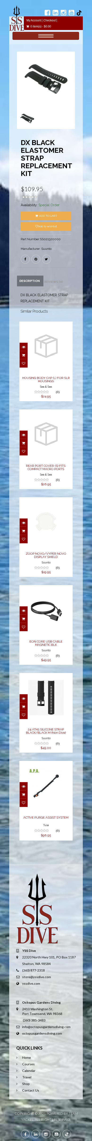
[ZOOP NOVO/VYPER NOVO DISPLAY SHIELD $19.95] (46, 500)
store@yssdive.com (36, 977)
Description (29, 281)
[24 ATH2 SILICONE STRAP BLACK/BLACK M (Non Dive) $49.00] (46, 676)
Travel (26, 1077)
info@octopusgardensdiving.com (46, 1027)
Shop (26, 1084)
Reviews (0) (53, 282)
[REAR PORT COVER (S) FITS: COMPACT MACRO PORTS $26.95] (46, 413)
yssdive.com (31, 983)
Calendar (28, 1071)
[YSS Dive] (16, 18)
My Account (33, 20)
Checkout (49, 20)
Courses (28, 1064)
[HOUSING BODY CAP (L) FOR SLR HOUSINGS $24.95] (46, 325)
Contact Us (30, 1090)
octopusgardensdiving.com (42, 1033)
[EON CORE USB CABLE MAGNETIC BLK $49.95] (46, 588)
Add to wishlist (47, 226)
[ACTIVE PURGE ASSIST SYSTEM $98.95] (46, 764)
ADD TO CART (47, 215)
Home (26, 1057)
